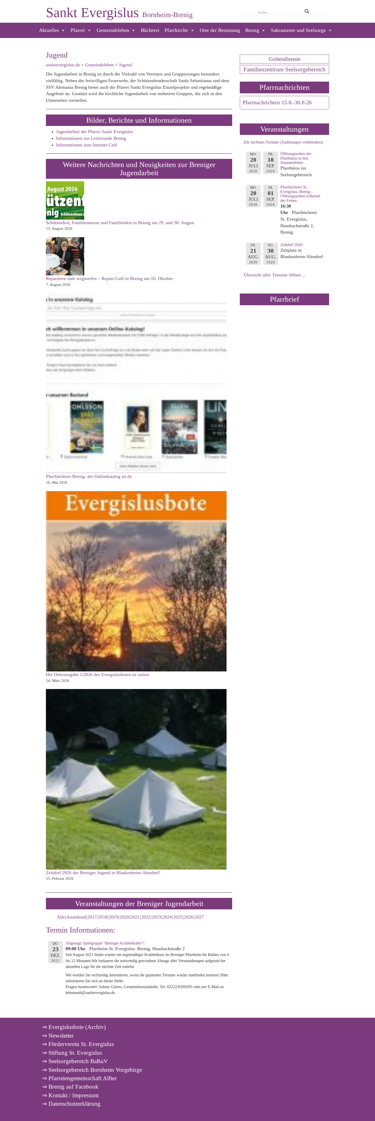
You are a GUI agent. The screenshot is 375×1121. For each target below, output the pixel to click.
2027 (199, 917)
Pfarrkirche (176, 30)
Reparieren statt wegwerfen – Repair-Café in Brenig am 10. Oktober (109, 278)
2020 (124, 917)
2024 (167, 917)
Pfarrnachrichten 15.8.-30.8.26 (277, 102)
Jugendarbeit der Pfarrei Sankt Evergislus (94, 131)
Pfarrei (78, 30)
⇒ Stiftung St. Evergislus (72, 1052)
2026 (188, 917)
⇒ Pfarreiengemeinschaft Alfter (79, 1078)
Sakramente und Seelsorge (298, 30)
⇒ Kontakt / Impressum (70, 1095)
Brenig (252, 30)
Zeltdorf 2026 (291, 245)
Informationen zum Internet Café (86, 144)
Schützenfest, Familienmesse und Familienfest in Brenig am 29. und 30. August (120, 222)
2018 (102, 917)
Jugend (125, 64)
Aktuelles (49, 30)
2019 (113, 917)
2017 (92, 917)
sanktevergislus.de (63, 64)
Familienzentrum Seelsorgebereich (285, 69)
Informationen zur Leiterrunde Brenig (91, 138)
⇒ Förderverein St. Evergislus (78, 1044)
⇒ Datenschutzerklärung (71, 1103)
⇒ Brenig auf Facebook (70, 1086)
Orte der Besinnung (220, 30)
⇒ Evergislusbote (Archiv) (74, 1027)
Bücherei (150, 30)
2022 (145, 917)
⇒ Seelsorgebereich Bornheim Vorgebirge (92, 1069)
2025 (177, 917)
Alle (61, 917)
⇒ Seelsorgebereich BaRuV (75, 1061)
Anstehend (76, 917)
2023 (156, 917)
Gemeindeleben (113, 30)
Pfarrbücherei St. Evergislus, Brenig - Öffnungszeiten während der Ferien (300, 194)
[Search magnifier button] (306, 11)
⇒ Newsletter (58, 1035)
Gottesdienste (285, 59)
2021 (135, 917)
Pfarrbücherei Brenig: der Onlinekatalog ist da (89, 476)
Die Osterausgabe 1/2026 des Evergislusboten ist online (97, 674)
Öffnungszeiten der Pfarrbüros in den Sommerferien (295, 158)
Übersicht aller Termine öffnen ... (275, 274)
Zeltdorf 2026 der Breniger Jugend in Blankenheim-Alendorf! (103, 872)
